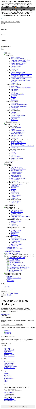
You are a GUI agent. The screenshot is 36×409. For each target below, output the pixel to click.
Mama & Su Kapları (16, 230)
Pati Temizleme (15, 186)
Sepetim (6, 380)
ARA (18, 21)
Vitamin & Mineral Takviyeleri (19, 104)
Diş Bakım (13, 187)
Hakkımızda (10, 276)
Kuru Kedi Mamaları (16, 167)
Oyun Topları (14, 233)
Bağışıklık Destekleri (16, 141)
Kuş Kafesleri (14, 86)
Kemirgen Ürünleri (9, 354)
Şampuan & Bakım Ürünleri (18, 239)
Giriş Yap (3, 295)
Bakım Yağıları (15, 193)
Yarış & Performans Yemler (18, 132)
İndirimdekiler (7, 376)
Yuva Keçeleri (14, 113)
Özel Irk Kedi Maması (17, 170)
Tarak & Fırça (14, 196)
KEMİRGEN (16, 252)
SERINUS (17, 261)
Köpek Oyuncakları (12, 247)
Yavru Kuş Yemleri (16, 66)
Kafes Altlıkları (15, 90)
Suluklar (13, 98)
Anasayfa (6, 373)
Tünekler (13, 92)
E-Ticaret (14, 406)
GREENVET (20, 270)
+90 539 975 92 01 (9, 399)
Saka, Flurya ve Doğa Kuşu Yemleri (20, 60)
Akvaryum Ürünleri (9, 356)
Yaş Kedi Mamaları (16, 173)
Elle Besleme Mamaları (17, 64)
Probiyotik (13, 222)
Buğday (13, 129)
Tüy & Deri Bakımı (16, 195)
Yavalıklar (13, 112)
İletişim (9, 279)
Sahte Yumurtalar (15, 117)
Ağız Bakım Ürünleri (16, 244)
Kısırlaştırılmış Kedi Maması (18, 169)
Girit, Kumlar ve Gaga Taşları (18, 106)
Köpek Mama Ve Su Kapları (14, 248)
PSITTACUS (19, 262)
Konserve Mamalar (16, 215)
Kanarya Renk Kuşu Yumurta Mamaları (21, 74)
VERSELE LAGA (24, 267)
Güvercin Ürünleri (9, 350)
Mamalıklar (14, 95)
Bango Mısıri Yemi (16, 127)
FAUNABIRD (21, 258)
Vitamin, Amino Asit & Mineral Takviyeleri (22, 146)
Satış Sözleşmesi (8, 365)
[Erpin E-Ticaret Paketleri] (5, 404)
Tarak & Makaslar (15, 241)
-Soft (10, 406)
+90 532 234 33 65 (9, 395)
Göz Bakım (14, 190)
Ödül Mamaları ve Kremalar (18, 178)
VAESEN (17, 259)
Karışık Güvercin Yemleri (17, 130)
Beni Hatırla (6, 293)
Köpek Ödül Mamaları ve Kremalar (20, 216)
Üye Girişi (7, 286)
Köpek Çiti (14, 242)
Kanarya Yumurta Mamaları (18, 72)
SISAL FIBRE (21, 265)
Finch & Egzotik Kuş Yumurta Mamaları (21, 77)
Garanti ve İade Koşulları (10, 366)
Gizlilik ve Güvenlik (9, 368)
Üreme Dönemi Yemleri (17, 133)
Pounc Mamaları (15, 179)
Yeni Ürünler (7, 375)
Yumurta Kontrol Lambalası (18, 115)
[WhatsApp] (7, 333)
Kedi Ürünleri (7, 351)
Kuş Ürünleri (7, 348)
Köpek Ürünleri (8, 353)
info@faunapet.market (10, 400)
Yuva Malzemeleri (15, 156)
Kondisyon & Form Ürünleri (18, 143)
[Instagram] (7, 332)
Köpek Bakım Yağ (16, 221)
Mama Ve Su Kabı (16, 201)
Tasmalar (13, 229)
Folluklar (13, 153)
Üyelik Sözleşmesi (9, 363)
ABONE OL (20, 324)
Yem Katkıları (14, 103)
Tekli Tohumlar (15, 67)
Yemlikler (13, 97)
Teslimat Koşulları (9, 361)
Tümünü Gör (14, 69)
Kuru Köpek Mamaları (17, 210)
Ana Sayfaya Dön (5, 314)
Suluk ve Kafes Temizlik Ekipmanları (21, 87)
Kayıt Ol (9, 295)
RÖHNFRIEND (22, 268)
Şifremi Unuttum (13, 293)
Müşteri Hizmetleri (9, 378)
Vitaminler (13, 224)
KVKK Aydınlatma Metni (14, 278)
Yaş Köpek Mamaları (16, 213)
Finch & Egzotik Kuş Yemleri (18, 61)
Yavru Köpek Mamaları (17, 212)
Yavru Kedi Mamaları (16, 172)
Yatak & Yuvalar (15, 232)
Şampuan (13, 189)
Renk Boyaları (14, 107)
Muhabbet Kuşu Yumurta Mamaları (20, 75)
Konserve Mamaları (16, 175)
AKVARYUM (17, 253)
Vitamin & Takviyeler (16, 184)
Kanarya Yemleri (15, 57)
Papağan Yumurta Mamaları (18, 78)
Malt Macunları (15, 192)
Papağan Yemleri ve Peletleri (18, 63)
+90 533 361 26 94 (9, 392)
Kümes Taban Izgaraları (17, 158)
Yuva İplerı (14, 118)
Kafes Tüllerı (14, 89)
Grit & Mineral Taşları (16, 144)
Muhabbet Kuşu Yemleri (17, 58)
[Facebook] (7, 330)
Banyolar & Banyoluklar (17, 94)
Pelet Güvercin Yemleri (17, 135)
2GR (12, 264)
